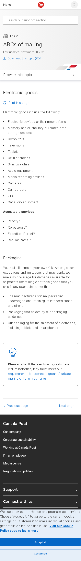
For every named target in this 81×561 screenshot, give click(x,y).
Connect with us (17, 501)
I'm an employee (14, 455)
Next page (67, 406)
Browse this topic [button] (17, 75)
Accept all (40, 542)
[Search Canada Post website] (74, 4)
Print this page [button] (18, 103)
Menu (7, 5)
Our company (12, 432)
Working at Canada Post (19, 447)
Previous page (17, 406)
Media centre (12, 463)
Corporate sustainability (19, 440)
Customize (40, 553)
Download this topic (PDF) (25, 58)
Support (10, 489)
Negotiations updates (18, 471)
